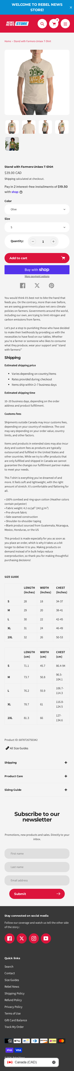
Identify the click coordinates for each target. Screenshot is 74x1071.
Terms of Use (13, 1013)
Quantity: (17, 241)
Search (9, 966)
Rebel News (12, 986)
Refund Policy (13, 1000)
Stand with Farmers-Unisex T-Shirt (32, 41)
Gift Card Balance (16, 1020)
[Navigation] (65, 23)
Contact (10, 973)
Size (7, 219)
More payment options (37, 276)
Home (8, 41)
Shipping (10, 179)
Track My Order (14, 1027)
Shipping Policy (14, 993)
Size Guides (12, 980)
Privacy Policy (13, 1007)
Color (8, 201)
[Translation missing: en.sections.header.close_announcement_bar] (71, 7)
